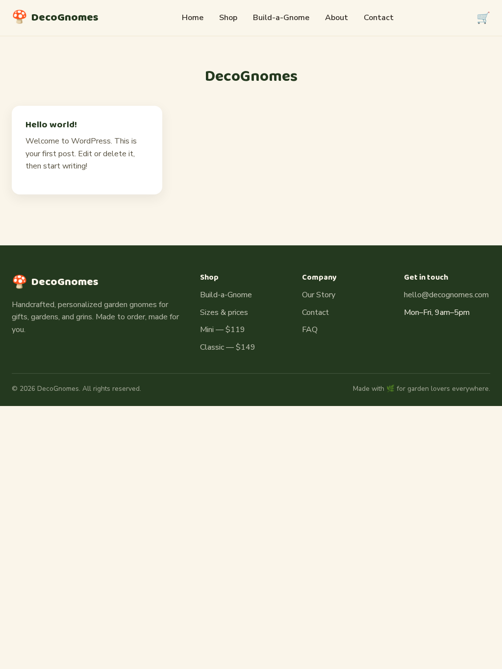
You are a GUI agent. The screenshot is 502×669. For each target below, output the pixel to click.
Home (192, 17)
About (336, 17)
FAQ (310, 329)
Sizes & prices (224, 312)
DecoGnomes (55, 17)
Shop (228, 17)
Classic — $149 (227, 347)
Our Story (318, 294)
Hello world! (51, 125)
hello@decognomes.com (446, 294)
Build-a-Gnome (281, 17)
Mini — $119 (222, 329)
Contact (379, 17)
